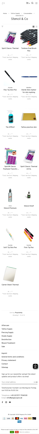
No (17, 432)
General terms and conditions (13, 357)
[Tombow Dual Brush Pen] (29, 38)
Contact (5, 364)
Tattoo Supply (15, 13)
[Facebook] (2, 402)
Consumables (28, 13)
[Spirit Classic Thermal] (10, 38)
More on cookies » (25, 432)
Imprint (4, 353)
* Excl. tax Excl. (7, 57)
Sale (3, 347)
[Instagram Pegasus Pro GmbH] (6, 402)
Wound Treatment (8, 343)
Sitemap (5, 367)
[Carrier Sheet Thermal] (10, 275)
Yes (12, 432)
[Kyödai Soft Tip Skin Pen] (10, 235)
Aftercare (5, 326)
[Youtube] (10, 402)
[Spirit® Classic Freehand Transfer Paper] (10, 156)
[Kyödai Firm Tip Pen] (29, 235)
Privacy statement (9, 360)
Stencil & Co (19, 16)
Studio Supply (7, 336)
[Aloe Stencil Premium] (10, 196)
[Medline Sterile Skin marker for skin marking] (29, 78)
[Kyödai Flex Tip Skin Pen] (10, 78)
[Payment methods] (4, 419)
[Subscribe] (35, 382)
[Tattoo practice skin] (29, 117)
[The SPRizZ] (10, 117)
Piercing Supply (7, 333)
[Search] (32, 3)
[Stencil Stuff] (29, 196)
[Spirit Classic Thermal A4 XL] (29, 156)
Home (5, 13)
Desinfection (6, 340)
